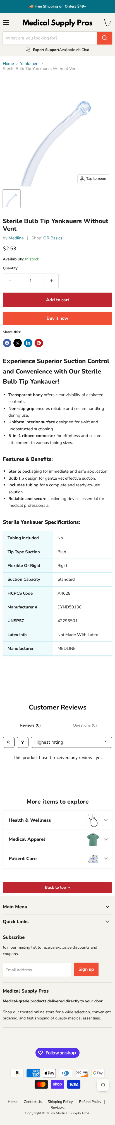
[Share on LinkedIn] (28, 343)
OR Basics (52, 238)
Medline (16, 238)
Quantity (10, 268)
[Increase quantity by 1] (51, 281)
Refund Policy (90, 1101)
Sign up (86, 969)
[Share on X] (17, 343)
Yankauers (29, 63)
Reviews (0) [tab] (30, 725)
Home (8, 63)
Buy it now (57, 318)
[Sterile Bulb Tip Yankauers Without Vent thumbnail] (11, 199)
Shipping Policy (60, 1101)
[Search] (104, 38)
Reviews (57, 1107)
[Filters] (22, 742)
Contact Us (33, 1101)
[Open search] (9, 742)
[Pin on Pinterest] (39, 343)
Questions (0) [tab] (85, 725)
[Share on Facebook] (7, 343)
